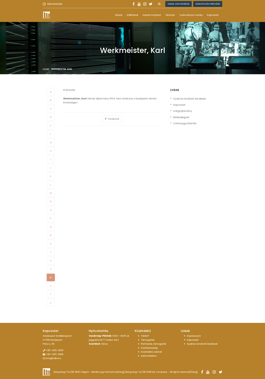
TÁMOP (145, 335)
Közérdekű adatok (151, 351)
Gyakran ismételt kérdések (189, 98)
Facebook (113, 118)
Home (46, 69)
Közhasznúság (149, 347)
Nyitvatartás (54, 4)
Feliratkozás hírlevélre (208, 3)
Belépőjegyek (181, 117)
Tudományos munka (191, 15)
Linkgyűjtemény (182, 111)
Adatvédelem (149, 355)
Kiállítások (132, 15)
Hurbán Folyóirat (152, 15)
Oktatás (170, 15)
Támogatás (148, 339)
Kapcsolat (213, 15)
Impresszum (194, 335)
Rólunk (118, 15)
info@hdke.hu (53, 358)
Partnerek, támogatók (153, 343)
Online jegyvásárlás (179, 3)
